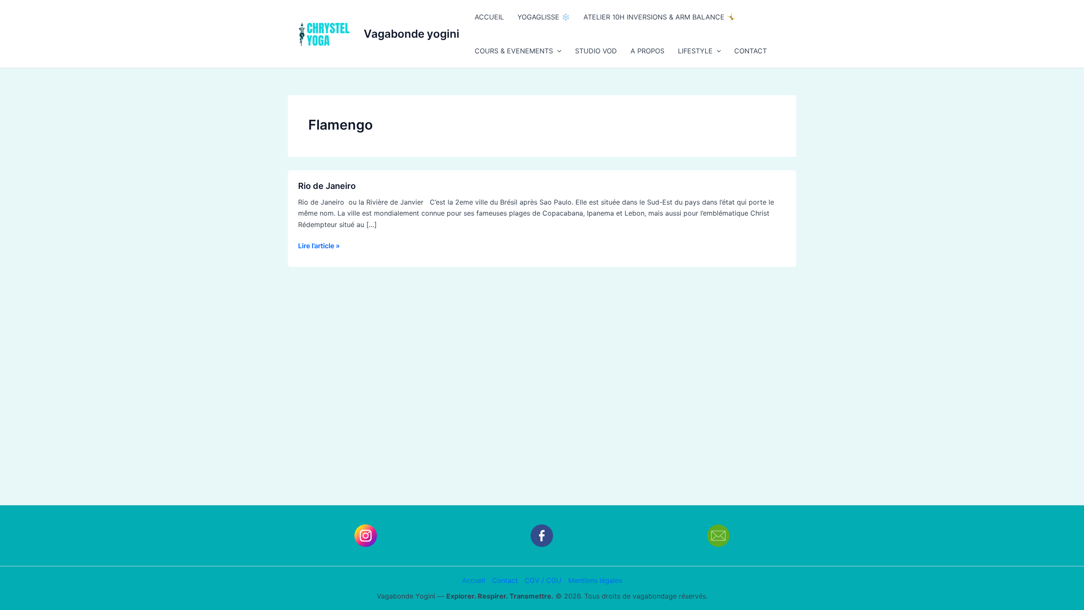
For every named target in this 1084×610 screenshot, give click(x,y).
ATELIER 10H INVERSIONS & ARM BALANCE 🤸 (659, 17)
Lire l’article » (319, 245)
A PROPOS (647, 51)
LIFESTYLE (695, 51)
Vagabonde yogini (411, 33)
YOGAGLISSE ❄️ (543, 17)
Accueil (473, 580)
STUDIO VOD (596, 51)
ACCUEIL (489, 17)
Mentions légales (595, 580)
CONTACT (750, 51)
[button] (557, 51)
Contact (505, 580)
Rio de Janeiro (327, 186)
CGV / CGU (543, 580)
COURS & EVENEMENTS (514, 51)
